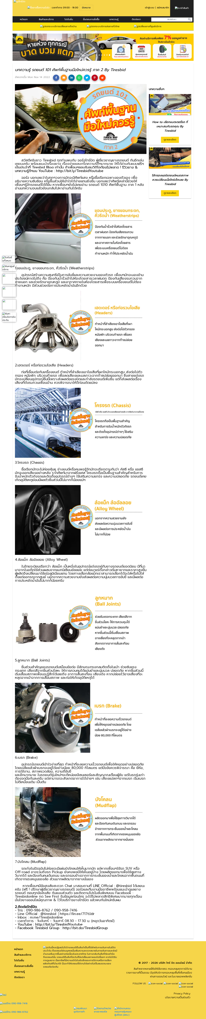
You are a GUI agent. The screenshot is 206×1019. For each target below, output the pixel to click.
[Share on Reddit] (102, 78)
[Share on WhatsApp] (79, 78)
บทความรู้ (19, 972)
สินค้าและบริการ (46, 19)
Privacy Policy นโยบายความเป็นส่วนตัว (177, 995)
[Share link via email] (64, 78)
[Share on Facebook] (56, 78)
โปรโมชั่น (69, 19)
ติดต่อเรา (136, 19)
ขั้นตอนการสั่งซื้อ (91, 19)
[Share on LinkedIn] (71, 78)
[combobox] (171, 20)
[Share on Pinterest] (95, 78)
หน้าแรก (24, 19)
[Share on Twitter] (87, 78)
